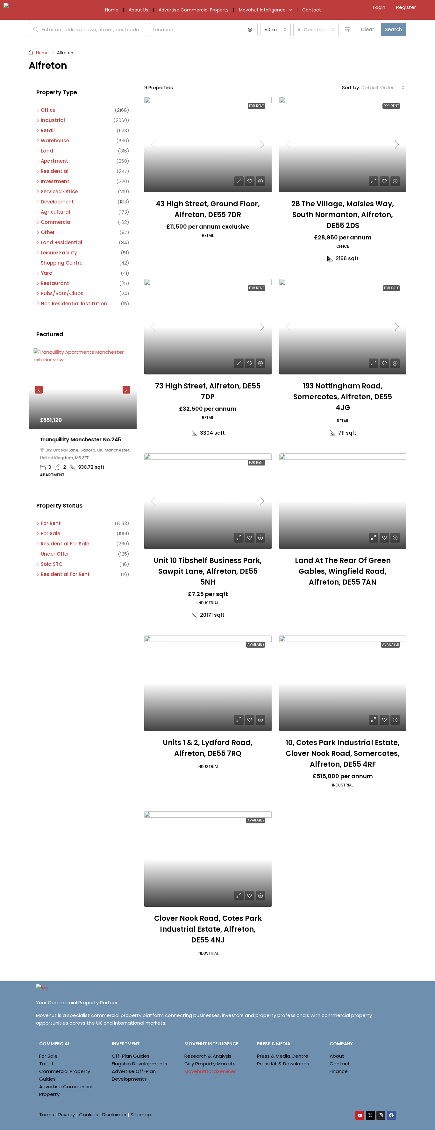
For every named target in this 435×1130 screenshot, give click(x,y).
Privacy (66, 1114)
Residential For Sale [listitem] (65, 543)
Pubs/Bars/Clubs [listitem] (62, 293)
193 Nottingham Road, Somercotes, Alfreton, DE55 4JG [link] (342, 397)
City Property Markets (210, 1063)
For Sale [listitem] (50, 533)
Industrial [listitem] (53, 120)
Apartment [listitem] (54, 161)
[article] (83, 417)
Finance (339, 1071)
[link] (208, 144)
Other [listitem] (48, 232)
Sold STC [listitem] (51, 564)
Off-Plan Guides (131, 1056)
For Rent (256, 105)
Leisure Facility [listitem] (59, 252)
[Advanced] (347, 29)
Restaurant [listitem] (55, 283)
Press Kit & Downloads (283, 1063)
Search (393, 29)
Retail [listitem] (48, 130)
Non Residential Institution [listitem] (74, 303)
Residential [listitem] (54, 171)
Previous (39, 390)
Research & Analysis (208, 1056)
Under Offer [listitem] (55, 554)
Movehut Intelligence (262, 10)
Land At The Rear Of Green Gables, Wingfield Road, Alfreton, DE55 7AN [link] (343, 571)
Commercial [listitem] (56, 222)
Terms (46, 1114)
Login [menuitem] (380, 7)
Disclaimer (114, 1114)
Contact (311, 10)
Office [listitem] (48, 110)
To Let (46, 1063)
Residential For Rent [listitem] (65, 574)
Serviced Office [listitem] (59, 191)
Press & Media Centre (282, 1056)
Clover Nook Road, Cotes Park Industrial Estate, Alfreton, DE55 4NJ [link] (208, 929)
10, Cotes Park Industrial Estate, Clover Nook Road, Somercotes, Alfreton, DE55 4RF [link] (343, 753)
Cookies (88, 1114)
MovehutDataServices (210, 1071)
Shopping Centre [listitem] (61, 262)
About (337, 1056)
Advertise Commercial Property (194, 10)
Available (255, 644)
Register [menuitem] (406, 7)
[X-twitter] (370, 1115)
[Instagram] (380, 1115)
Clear (367, 29)
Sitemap (141, 1114)
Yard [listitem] (47, 273)
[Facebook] (391, 1115)
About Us (138, 10)
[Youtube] (359, 1115)
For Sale (391, 288)
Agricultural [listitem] (55, 212)
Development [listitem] (57, 201)
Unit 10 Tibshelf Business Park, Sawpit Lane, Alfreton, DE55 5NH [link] (208, 571)
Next (126, 390)
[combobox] (275, 29)
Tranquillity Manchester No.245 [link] (75, 439)
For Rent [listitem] (51, 523)
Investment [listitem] (55, 181)
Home (111, 10)
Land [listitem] (47, 150)
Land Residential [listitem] (61, 242)
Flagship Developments (139, 1063)
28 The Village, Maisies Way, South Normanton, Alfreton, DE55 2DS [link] (342, 215)
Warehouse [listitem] (55, 140)
